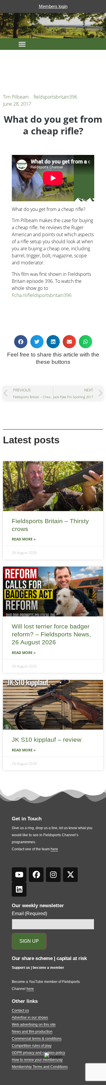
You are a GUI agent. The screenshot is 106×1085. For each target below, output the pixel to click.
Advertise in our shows (30, 1017)
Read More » (24, 539)
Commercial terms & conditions (37, 1039)
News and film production (32, 1032)
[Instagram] (53, 874)
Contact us (20, 1010)
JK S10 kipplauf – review (46, 739)
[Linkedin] (19, 889)
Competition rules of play (32, 1046)
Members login (53, 6)
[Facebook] (36, 874)
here (54, 849)
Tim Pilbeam (16, 97)
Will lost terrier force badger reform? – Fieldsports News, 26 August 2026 (51, 634)
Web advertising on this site (34, 1025)
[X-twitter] (70, 874)
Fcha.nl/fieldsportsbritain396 (42, 295)
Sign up (29, 941)
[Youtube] (19, 874)
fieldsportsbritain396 (55, 97)
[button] (22, 44)
